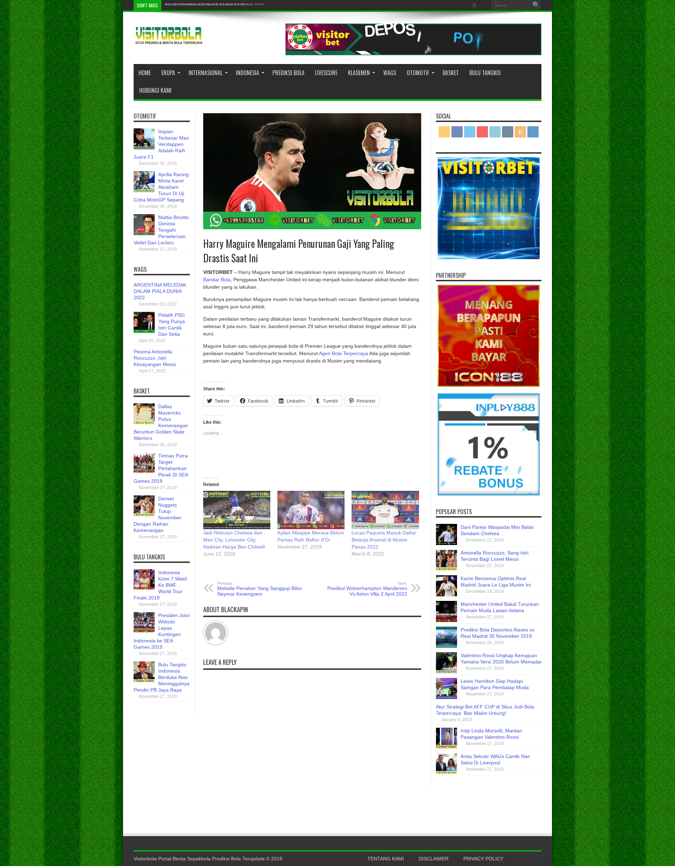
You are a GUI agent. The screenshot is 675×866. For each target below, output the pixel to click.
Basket (451, 73)
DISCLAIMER (434, 858)
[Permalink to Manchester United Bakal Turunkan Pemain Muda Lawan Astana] (446, 620)
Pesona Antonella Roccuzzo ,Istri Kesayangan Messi (155, 358)
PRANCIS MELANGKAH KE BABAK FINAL (205, 5)
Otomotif (418, 73)
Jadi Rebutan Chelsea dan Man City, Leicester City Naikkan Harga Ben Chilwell (234, 540)
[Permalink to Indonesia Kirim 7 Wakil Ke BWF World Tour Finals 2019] (144, 588)
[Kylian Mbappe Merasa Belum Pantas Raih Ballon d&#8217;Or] (311, 510)
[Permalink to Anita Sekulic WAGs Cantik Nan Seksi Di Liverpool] (446, 772)
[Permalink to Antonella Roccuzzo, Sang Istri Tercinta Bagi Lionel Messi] (446, 569)
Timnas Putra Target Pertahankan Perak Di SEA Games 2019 (161, 468)
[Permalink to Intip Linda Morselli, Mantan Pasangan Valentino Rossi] (446, 747)
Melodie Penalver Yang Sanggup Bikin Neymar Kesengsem (259, 589)
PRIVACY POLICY (483, 858)
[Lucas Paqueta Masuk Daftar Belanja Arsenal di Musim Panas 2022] (385, 510)
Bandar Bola (217, 279)
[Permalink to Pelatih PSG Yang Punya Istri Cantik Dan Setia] (144, 331)
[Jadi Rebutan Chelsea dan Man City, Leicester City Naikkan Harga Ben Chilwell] (236, 510)
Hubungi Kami (155, 90)
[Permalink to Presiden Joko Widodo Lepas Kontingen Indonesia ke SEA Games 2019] (144, 631)
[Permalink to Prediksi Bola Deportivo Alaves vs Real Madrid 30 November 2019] (446, 646)
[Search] (536, 5)
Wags (389, 73)
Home (145, 73)
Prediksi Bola (288, 73)
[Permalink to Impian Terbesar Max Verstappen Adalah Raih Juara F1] (144, 147)
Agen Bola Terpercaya (343, 353)
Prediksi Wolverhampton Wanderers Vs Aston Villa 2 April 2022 (367, 589)
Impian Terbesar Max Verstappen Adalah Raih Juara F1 (161, 144)
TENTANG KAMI (385, 858)
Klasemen (359, 73)
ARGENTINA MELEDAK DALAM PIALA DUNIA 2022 (160, 291)
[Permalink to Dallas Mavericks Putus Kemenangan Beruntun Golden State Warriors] (144, 422)
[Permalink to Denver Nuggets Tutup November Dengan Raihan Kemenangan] (144, 515)
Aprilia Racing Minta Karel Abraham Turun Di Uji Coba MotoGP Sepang (161, 187)
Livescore (326, 73)
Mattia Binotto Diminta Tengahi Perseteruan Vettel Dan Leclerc (161, 229)
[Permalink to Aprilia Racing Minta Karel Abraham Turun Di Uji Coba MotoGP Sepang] (144, 190)
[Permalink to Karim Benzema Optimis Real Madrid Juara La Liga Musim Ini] (446, 594)
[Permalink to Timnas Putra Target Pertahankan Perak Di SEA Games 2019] (144, 472)
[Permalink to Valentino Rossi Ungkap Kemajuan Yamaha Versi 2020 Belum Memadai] (446, 671)
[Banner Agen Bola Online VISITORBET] (413, 53)
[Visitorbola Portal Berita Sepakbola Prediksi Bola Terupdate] (169, 41)
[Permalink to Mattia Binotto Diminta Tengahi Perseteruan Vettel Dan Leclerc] (144, 233)
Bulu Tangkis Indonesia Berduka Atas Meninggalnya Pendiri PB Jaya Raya (161, 677)
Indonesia (247, 73)
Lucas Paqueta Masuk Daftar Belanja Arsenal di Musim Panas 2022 (384, 540)
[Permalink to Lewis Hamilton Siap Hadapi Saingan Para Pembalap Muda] (446, 697)
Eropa (168, 73)
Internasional (205, 73)
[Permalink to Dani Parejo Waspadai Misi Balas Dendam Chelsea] (446, 543)
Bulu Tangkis (485, 73)
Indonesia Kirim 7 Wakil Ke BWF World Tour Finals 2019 (160, 585)
